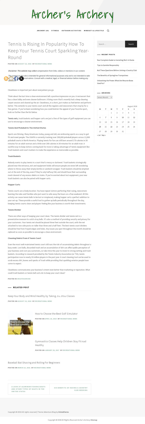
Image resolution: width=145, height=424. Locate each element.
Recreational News (43, 64)
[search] (107, 30)
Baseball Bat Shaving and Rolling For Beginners (34, 362)
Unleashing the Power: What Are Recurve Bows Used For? (115, 81)
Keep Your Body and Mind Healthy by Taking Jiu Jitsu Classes (41, 296)
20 (100, 127)
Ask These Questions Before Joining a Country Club (117, 70)
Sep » (104, 135)
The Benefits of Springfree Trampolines (112, 75)
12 (134, 117)
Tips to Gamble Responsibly (108, 65)
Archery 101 (43, 31)
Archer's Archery (72, 14)
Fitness (55, 31)
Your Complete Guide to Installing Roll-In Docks (115, 60)
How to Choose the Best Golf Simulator (56, 313)
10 (123, 117)
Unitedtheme (63, 412)
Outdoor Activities (71, 31)
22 (111, 127)
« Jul (99, 135)
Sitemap (94, 420)
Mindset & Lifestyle (94, 31)
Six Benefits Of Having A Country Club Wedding (71, 389)
